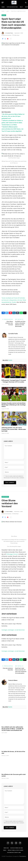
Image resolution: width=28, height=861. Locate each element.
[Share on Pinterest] (8, 38)
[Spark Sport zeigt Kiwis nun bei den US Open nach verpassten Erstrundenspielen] (14, 48)
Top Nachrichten (12, 7)
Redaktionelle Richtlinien (15, 850)
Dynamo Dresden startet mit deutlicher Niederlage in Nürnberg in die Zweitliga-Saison (14, 404)
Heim (3, 7)
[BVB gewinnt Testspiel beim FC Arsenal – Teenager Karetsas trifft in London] (14, 371)
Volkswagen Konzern (12, 554)
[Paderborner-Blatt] (14, 2)
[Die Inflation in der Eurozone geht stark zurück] (14, 765)
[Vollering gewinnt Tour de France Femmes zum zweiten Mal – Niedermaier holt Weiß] (14, 419)
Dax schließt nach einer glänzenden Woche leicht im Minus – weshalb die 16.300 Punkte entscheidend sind (12, 728)
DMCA (4, 850)
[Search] (25, 2)
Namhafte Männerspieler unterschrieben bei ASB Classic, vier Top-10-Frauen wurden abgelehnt (12, 129)
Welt (21, 7)
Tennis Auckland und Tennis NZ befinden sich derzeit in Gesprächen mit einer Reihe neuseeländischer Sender (14, 300)
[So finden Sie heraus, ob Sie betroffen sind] (14, 742)
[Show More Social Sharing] (10, 38)
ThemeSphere (22, 856)
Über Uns (6, 848)
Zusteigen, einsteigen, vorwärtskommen (13, 630)
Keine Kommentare (7, 35)
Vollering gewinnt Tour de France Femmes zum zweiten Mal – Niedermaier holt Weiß (14, 429)
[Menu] (3, 2)
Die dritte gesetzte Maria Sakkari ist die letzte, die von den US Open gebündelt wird (13, 116)
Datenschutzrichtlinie (14, 852)
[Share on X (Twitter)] (5, 38)
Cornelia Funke (9, 33)
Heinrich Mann (9, 511)
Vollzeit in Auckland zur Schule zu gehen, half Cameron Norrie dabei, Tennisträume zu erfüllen (12, 123)
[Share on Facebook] (3, 38)
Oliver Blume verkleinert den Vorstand (9, 323)
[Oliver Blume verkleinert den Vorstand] (14, 527)
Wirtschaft (5, 496)
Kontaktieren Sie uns (16, 848)
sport (3, 15)
